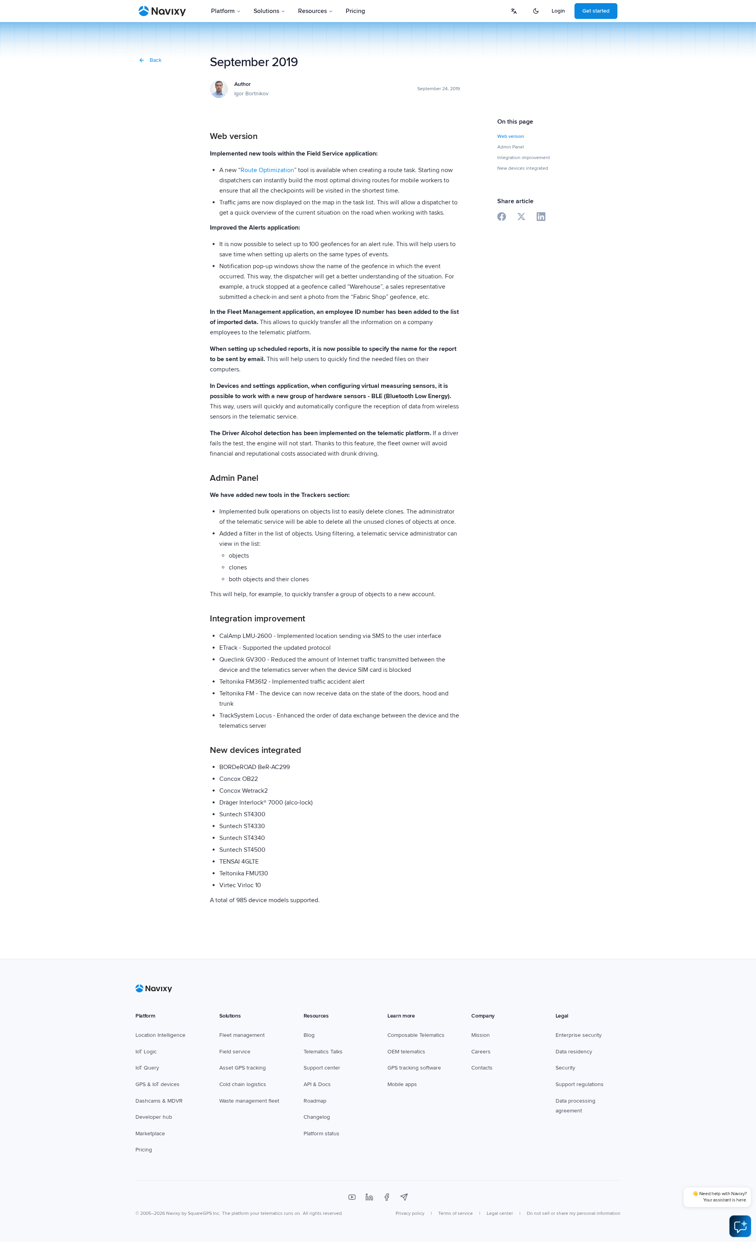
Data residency (574, 1051)
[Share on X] (521, 216)
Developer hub (153, 1117)
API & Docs (317, 1084)
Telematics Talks (323, 1051)
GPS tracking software (414, 1067)
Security (565, 1067)
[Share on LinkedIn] (541, 216)
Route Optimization (267, 170)
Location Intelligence (160, 1035)
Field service (234, 1051)
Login (558, 10)
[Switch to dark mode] (536, 11)
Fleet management (242, 1035)
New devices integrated (522, 168)
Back (155, 60)
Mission (480, 1035)
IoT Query (147, 1067)
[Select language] (514, 11)
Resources (312, 11)
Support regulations (580, 1084)
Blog (309, 1035)
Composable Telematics (416, 1035)
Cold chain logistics (242, 1084)
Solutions (266, 11)
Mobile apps (402, 1084)
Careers (481, 1051)
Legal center (500, 1213)
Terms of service (455, 1213)
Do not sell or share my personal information (574, 1213)
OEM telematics (406, 1051)
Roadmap (315, 1100)
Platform (223, 11)
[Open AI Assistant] (740, 1226)
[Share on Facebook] (501, 216)
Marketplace (150, 1133)
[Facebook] (387, 1197)
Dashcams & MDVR (159, 1100)
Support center (322, 1067)
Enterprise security (579, 1035)
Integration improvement (523, 158)
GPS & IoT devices (157, 1084)
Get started (596, 10)
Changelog (317, 1117)
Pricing (355, 11)
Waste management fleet (249, 1100)
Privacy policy (410, 1213)
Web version (510, 136)
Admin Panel (510, 147)
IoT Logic (146, 1051)
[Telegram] (404, 1197)
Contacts (482, 1067)
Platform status (321, 1133)
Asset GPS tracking (242, 1067)
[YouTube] (352, 1197)
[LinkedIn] (369, 1197)
